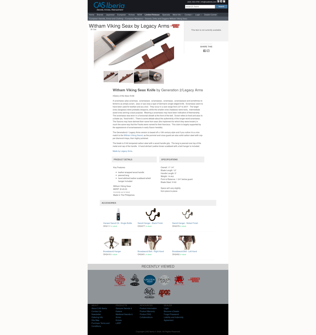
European (121, 14)
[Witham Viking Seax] (134, 50)
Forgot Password (171, 314)
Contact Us (96, 311)
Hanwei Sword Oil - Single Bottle (117, 223)
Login (197, 14)
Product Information (148, 308)
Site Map (95, 320)
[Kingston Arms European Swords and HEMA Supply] (149, 285)
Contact (188, 14)
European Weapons (134, 18)
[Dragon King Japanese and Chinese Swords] (164, 285)
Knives (132, 14)
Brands (100, 14)
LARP (118, 323)
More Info (177, 14)
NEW (139, 14)
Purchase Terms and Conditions (100, 324)
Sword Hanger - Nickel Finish (185, 223)
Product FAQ (145, 314)
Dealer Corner (210, 14)
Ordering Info (97, 317)
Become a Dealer (171, 311)
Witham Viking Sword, (134, 135)
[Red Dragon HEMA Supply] (179, 285)
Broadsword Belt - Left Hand (184, 251)
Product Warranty (147, 311)
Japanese (110, 14)
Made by (122, 151)
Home (91, 14)
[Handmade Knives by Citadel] (149, 298)
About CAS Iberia (99, 308)
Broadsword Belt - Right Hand (151, 251)
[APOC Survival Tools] (164, 298)
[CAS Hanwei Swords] (120, 285)
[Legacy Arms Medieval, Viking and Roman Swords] (194, 285)
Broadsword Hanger (112, 251)
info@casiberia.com (208, 1)
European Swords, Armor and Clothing (106, 18)
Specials (166, 14)
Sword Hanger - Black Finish (150, 223)
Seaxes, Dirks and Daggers (157, 18)
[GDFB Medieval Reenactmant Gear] (135, 285)
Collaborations (146, 317)
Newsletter (96, 314)
